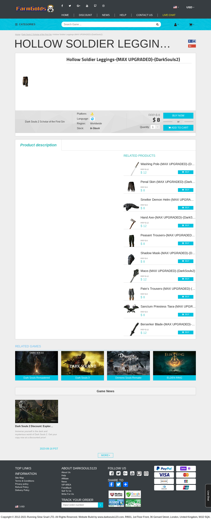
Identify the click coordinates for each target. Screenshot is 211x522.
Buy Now (178, 115)
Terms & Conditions (24, 481)
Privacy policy (21, 484)
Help (123, 15)
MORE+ (105, 455)
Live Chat (169, 15)
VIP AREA (66, 484)
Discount (85, 15)
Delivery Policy (22, 490)
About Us (65, 472)
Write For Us (67, 494)
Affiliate (65, 478)
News (106, 15)
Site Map (19, 477)
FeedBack (66, 488)
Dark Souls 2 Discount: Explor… (34, 426)
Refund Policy (22, 487)
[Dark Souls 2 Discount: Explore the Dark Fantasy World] (36, 411)
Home (65, 15)
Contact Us (144, 15)
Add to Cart (179, 127)
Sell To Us (66, 491)
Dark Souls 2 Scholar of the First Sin (37, 34)
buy (187, 172)
